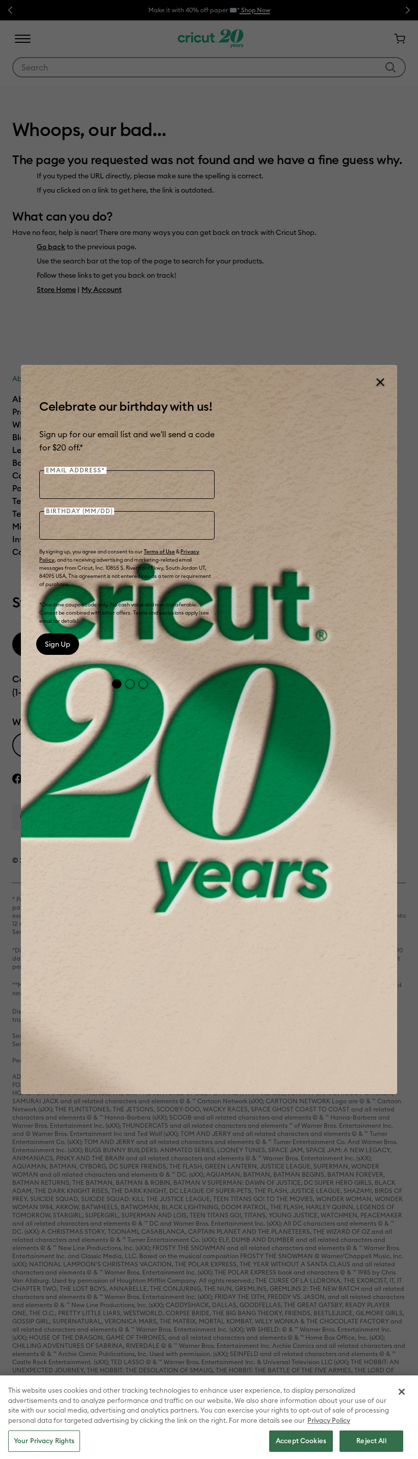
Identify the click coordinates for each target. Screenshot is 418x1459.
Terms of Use (159, 551)
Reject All (371, 1441)
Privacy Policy (328, 1420)
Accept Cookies (301, 1441)
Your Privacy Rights (44, 1441)
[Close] (380, 382)
